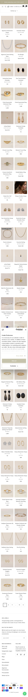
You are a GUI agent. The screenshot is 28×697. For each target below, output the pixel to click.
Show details (19, 355)
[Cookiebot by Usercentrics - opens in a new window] (17, 330)
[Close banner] (25, 329)
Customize (13, 366)
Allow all (14, 360)
